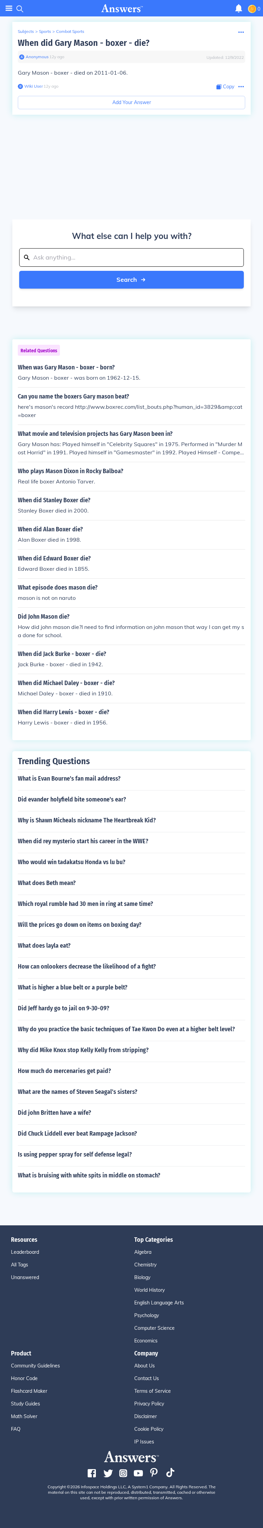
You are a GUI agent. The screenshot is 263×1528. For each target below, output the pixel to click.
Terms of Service (152, 1391)
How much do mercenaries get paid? (64, 1071)
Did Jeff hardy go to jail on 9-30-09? (63, 1008)
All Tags (19, 1265)
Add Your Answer (131, 102)
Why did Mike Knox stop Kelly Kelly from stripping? (83, 1050)
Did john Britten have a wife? (54, 1112)
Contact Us (146, 1378)
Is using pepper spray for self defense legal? (75, 1154)
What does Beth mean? (47, 883)
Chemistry (145, 1265)
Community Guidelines (35, 1366)
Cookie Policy (148, 1429)
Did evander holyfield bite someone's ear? (72, 799)
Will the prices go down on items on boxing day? (79, 925)
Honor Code (24, 1378)
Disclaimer (145, 1416)
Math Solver (24, 1416)
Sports (45, 31)
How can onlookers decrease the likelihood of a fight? (87, 966)
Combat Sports (70, 31)
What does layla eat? (44, 945)
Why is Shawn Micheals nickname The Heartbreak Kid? (87, 820)
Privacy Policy (149, 1404)
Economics (146, 1341)
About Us (144, 1366)
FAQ (16, 1429)
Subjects (26, 31)
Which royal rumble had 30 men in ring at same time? (85, 904)
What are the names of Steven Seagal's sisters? (77, 1092)
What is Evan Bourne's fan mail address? (69, 778)
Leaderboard (25, 1252)
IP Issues (144, 1442)
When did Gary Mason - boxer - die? (83, 43)
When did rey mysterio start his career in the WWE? (83, 841)
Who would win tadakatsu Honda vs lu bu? (71, 862)
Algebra (142, 1252)
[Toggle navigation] (8, 8)
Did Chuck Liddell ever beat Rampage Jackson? (77, 1133)
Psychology (146, 1315)
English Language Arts (159, 1303)
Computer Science (154, 1328)
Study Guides (25, 1404)
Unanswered (25, 1277)
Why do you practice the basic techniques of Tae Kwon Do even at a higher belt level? (126, 1029)
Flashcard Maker (29, 1391)
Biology (142, 1277)
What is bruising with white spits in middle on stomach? (89, 1175)
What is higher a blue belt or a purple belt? (72, 987)
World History (149, 1290)
